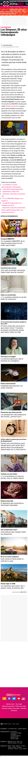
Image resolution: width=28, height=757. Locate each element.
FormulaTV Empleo (16, 733)
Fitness (16, 748)
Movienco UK (14, 737)
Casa (20, 748)
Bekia (9, 746)
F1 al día (19, 743)
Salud (14, 747)
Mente (25, 748)
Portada (11, 6)
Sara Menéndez (7, 45)
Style (18, 741)
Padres (23, 746)
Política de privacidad (8, 706)
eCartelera (13, 734)
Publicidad (23, 708)
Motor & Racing (12, 743)
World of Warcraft (12, 106)
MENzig (10, 741)
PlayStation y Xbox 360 (11, 191)
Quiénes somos (10, 704)
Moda (13, 746)
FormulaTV (14, 731)
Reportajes (18, 6)
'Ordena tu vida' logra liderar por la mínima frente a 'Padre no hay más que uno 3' (13, 12)
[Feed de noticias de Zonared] (4, 698)
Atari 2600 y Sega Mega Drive (13, 189)
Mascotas (10, 748)
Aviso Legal (19, 704)
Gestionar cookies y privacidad (10, 708)
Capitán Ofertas (22, 728)
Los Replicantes (12, 728)
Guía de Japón (15, 738)
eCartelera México (16, 735)
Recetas (19, 747)
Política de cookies (20, 706)
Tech (14, 741)
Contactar (14, 710)
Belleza (18, 746)
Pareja (10, 747)
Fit (21, 741)
